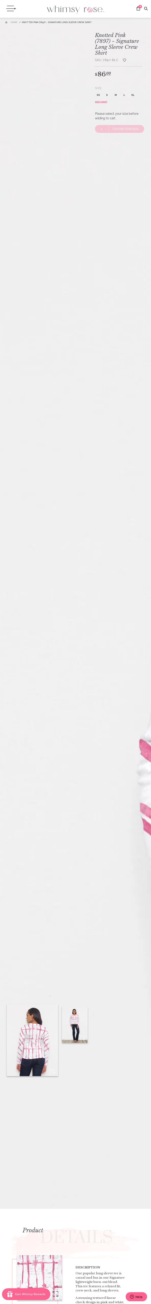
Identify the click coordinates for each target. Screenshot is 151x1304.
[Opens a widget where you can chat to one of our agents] (136, 1297)
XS (98, 95)
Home (14, 22)
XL (132, 95)
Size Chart (101, 102)
